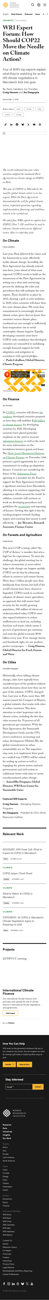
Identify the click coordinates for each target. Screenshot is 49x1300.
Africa (5, 1147)
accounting (24, 506)
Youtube (31, 1283)
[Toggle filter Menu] (38, 4)
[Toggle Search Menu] (32, 4)
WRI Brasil (7, 1217)
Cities (40, 109)
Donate (8, 1064)
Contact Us (7, 1240)
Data (5, 1128)
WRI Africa (7, 1214)
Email (9, 1086)
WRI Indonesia (9, 1231)
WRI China (7, 1221)
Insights (6, 14)
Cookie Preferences (11, 1274)
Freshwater (7, 1186)
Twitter (27, 1283)
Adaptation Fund (26, 474)
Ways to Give (24, 1064)
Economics (7, 1198)
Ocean (5, 1189)
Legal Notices (8, 1267)
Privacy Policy (8, 1264)
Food (18, 109)
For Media (7, 1250)
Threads (18, 1283)
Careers (6, 1257)
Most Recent (16, 14)
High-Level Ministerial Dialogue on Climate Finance (23, 455)
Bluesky (22, 1283)
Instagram (8, 1283)
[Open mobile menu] (45, 5)
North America (9, 1160)
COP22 (7, 114)
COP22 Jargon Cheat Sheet (17, 873)
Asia (4, 1150)
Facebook (4, 1283)
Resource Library (10, 1247)
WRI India (7, 1228)
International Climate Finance (18, 992)
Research (7, 1124)
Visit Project (10, 1013)
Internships (7, 1260)
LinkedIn (13, 1283)
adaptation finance (13, 441)
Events (5, 1243)
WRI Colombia (8, 1224)
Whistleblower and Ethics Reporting (17, 1270)
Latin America (8, 1157)
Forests (29, 109)
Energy (5, 1176)
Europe (5, 1153)
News (37, 14)
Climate (19, 114)
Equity (5, 1202)
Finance (11, 1023)
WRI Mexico (7, 1234)
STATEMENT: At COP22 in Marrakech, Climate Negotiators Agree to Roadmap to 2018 (23, 920)
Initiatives (7, 1131)
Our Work (7, 1138)
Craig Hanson (10, 92)
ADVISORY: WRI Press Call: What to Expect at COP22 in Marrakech (22, 851)
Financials (7, 1253)
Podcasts (29, 14)
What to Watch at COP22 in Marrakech (18, 895)
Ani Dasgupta (31, 92)
